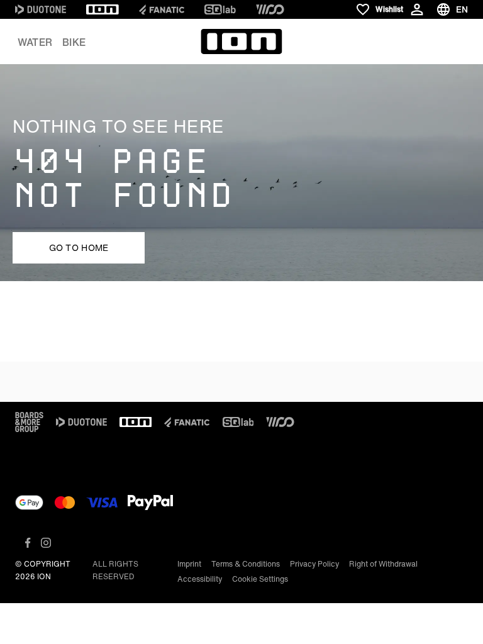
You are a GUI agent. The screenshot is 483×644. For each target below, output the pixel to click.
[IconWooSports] (270, 9)
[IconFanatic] (161, 9)
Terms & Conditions (245, 563)
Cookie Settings (260, 579)
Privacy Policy (314, 563)
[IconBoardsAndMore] (29, 422)
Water (35, 42)
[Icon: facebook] (28, 543)
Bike (74, 42)
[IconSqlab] (220, 9)
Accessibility (199, 579)
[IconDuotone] (40, 9)
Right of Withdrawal (383, 563)
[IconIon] (102, 9)
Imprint (189, 563)
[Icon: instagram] (46, 543)
